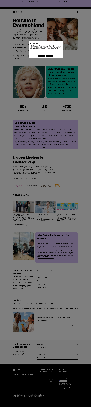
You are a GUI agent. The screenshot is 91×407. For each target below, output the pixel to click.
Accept (50, 55)
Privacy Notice (40, 48)
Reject (42, 55)
